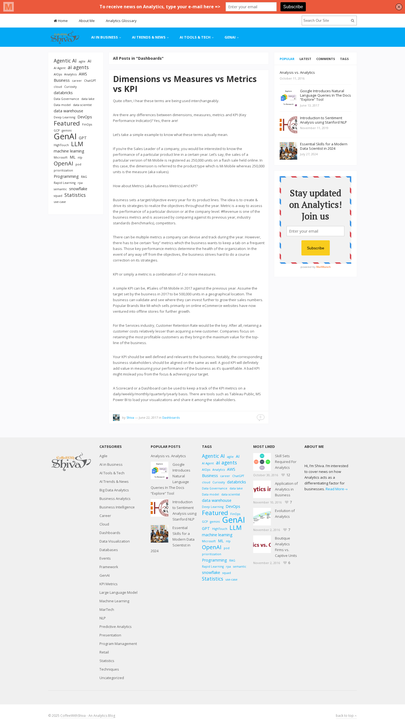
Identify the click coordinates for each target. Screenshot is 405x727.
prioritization (63, 170)
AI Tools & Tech (195, 37)
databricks (63, 92)
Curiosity (70, 87)
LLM (77, 144)
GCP (57, 130)
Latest (305, 58)
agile (82, 61)
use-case (60, 202)
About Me (87, 20)
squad (58, 196)
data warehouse (68, 110)
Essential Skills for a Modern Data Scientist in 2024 (173, 539)
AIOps (58, 74)
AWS (83, 74)
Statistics (75, 195)
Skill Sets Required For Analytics (285, 461)
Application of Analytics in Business (286, 489)
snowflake (78, 188)
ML (72, 157)
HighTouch (61, 145)
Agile (103, 455)
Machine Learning (114, 600)
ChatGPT (90, 81)
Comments (325, 58)
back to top (345, 715)
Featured (67, 123)
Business (62, 80)
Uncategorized (111, 677)
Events (105, 558)
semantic (60, 189)
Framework (108, 566)
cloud (58, 87)
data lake (87, 99)
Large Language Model (118, 592)
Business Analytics (115, 498)
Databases (108, 549)
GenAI (230, 37)
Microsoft (61, 157)
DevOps (84, 116)
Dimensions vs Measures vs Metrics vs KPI (185, 83)
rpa (80, 183)
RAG (84, 177)
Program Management (118, 643)
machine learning (69, 151)
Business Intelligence (117, 507)
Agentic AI (65, 61)
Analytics (70, 74)
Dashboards (171, 417)
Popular (287, 58)
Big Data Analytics (114, 490)
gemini (67, 130)
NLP (102, 618)
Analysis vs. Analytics (168, 455)
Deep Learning (64, 117)
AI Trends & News (149, 37)
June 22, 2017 (148, 417)
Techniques (109, 669)
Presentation (110, 635)
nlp (80, 157)
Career (105, 515)
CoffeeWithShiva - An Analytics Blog (87, 715)
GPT (83, 137)
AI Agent (60, 68)
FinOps (87, 124)
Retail (104, 652)
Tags (344, 58)
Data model (62, 105)
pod (78, 164)
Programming (66, 176)
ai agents (78, 67)
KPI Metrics (108, 583)
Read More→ (337, 488)
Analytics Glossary (121, 20)
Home (62, 20)
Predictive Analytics (115, 626)
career (77, 81)
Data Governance (66, 99)
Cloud (104, 524)
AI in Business (104, 37)
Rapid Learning (64, 183)
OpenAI (63, 163)
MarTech (106, 609)
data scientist (82, 105)
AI (89, 61)
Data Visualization (114, 541)
